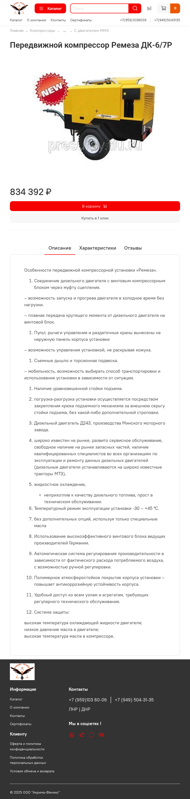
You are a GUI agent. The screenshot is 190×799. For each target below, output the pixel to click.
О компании (36, 20)
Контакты (58, 20)
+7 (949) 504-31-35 (134, 700)
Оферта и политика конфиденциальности (27, 746)
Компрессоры (42, 30)
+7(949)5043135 (167, 20)
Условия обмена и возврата (32, 771)
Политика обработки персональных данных (28, 760)
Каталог (55, 8)
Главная (17, 30)
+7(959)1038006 (133, 20)
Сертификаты (81, 20)
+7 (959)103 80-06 (88, 700)
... (64, 30)
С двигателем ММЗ (91, 30)
